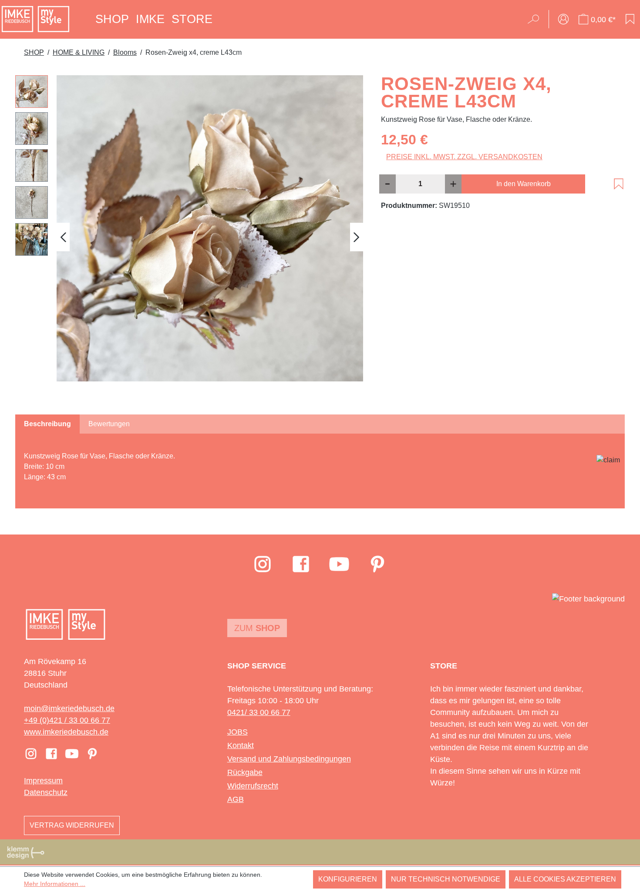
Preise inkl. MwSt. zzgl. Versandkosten (464, 156)
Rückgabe (245, 772)
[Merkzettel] (630, 19)
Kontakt (240, 745)
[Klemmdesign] (25, 852)
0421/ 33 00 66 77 (258, 712)
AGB (235, 799)
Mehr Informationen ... (54, 883)
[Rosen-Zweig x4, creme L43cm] (210, 228)
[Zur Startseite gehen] (35, 19)
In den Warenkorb (523, 183)
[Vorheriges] (63, 237)
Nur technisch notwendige (445, 879)
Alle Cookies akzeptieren (565, 879)
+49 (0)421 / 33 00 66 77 (67, 720)
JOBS (237, 732)
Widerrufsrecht (252, 786)
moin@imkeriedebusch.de (69, 708)
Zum (257, 628)
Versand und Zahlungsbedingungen (289, 759)
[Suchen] (536, 19)
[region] (189, 237)
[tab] (47, 424)
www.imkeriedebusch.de (66, 732)
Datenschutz (45, 792)
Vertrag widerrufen (72, 825)
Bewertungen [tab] (109, 424)
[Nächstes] (356, 237)
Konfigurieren (347, 879)
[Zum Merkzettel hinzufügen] (619, 184)
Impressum (43, 780)
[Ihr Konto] (563, 19)
